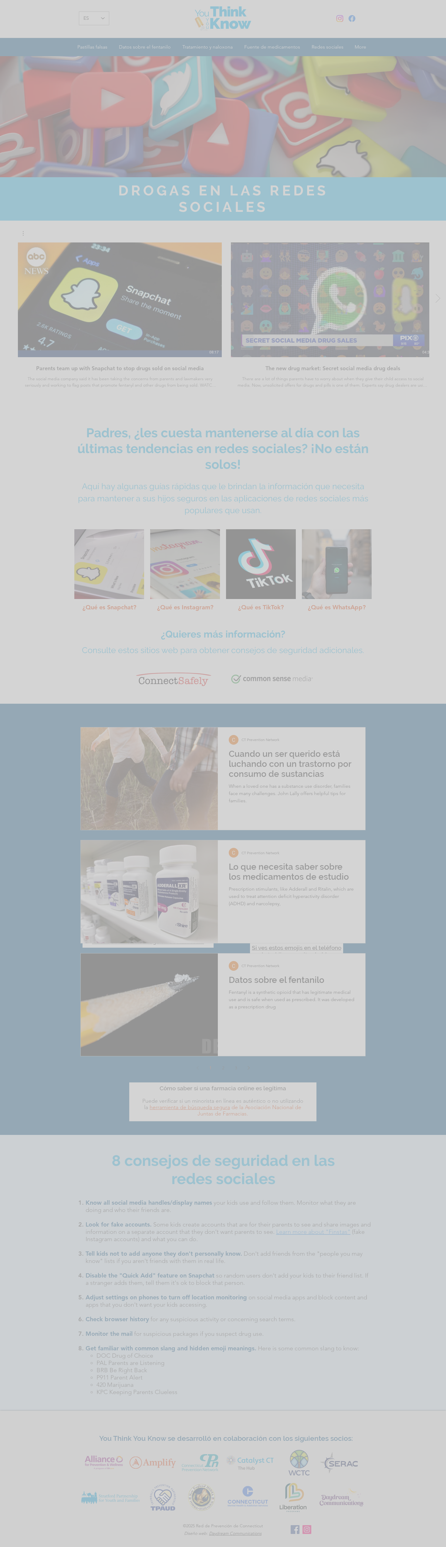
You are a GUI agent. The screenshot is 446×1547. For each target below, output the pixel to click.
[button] (439, 694)
